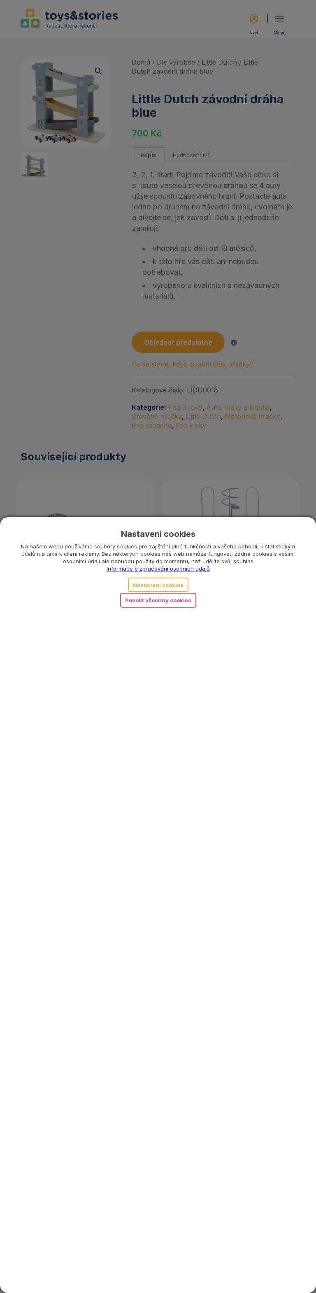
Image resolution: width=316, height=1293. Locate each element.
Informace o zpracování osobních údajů (158, 568)
